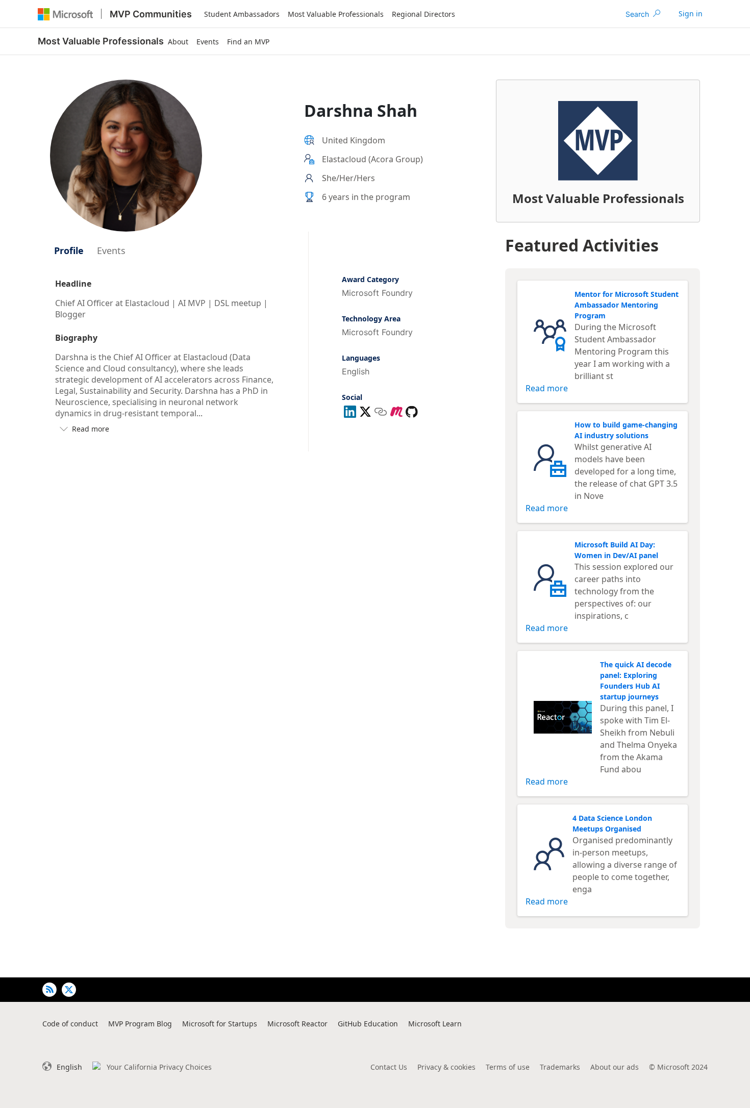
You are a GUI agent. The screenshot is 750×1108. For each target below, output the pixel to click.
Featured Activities (582, 245)
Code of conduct (70, 1023)
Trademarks (560, 1067)
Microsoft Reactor (297, 1023)
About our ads (614, 1067)
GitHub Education (368, 1023)
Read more (547, 388)
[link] (690, 14)
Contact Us (388, 1067)
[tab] (69, 250)
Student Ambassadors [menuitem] (242, 14)
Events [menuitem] (207, 41)
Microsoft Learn (435, 1023)
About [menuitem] (178, 41)
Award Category (370, 279)
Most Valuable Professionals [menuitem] (336, 14)
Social (352, 397)
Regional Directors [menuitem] (423, 14)
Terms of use (508, 1067)
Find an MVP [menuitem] (248, 41)
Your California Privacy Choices (159, 1067)
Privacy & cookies (446, 1067)
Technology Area (371, 318)
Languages (361, 358)
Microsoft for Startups (219, 1023)
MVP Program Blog (140, 1023)
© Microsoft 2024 (678, 1067)
